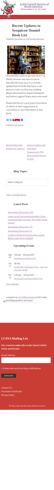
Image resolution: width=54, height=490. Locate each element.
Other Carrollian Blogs (16, 195)
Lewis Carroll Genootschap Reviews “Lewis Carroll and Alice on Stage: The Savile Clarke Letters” (27, 220)
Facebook (2, 401)
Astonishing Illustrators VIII (20, 212)
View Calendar (12, 284)
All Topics (19, 125)
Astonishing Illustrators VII (20, 227)
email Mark (29, 103)
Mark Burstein (38, 39)
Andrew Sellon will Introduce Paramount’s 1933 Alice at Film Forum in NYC (36, 152)
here (26, 82)
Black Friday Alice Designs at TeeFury (15, 147)
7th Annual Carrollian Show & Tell (28, 279)
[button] (27, 17)
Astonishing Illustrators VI (20, 231)
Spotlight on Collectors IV (25, 258)
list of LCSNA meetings (25, 297)
